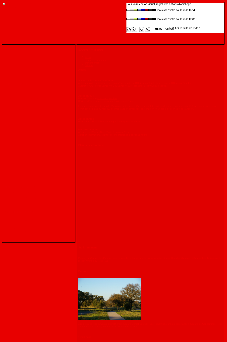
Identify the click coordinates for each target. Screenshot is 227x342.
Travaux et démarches (23, 219)
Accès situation (19, 53)
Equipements (17, 195)
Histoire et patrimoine (22, 61)
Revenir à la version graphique (72, 18)
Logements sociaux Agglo (25, 175)
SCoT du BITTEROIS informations (30, 225)
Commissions (18, 92)
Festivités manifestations (24, 197)
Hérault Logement (20, 153)
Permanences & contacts (24, 106)
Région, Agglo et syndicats (25, 64)
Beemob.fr (148, 106)
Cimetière (15, 103)
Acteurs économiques (23, 67)
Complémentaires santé (24, 167)
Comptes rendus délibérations (27, 109)
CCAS (13, 150)
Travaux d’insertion (21, 158)
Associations (17, 200)
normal (166, 27)
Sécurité (15, 222)
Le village (15, 56)
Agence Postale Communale (26, 97)
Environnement (19, 231)
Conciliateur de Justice (23, 164)
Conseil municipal (20, 89)
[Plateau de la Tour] (109, 299)
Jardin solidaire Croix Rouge (26, 170)
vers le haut (84, 336)
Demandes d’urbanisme (24, 228)
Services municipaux (22, 95)
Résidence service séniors (25, 156)
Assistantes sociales (22, 173)
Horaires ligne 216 (107, 98)
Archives (15, 73)
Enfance (15, 131)
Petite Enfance (18, 128)
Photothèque (17, 70)
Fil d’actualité (18, 58)
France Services (19, 161)
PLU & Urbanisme (20, 217)
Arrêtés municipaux (21, 112)
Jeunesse (15, 134)
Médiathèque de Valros (23, 192)
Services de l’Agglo (123, 101)
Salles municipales (21, 100)
